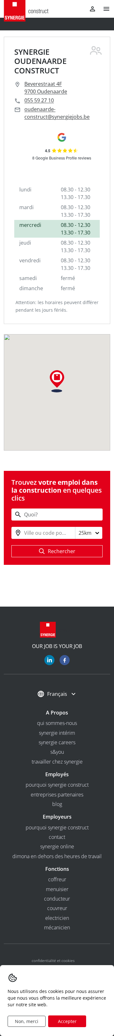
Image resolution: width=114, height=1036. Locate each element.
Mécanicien (57, 927)
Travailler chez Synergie (57, 761)
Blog (57, 804)
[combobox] (24, 533)
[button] (104, 9)
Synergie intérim (57, 732)
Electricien (57, 917)
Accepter (67, 1021)
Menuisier (57, 889)
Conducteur (57, 898)
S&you (57, 751)
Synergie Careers (57, 742)
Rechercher (61, 551)
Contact (57, 836)
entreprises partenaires (57, 794)
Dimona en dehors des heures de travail (57, 856)
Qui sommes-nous (57, 723)
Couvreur (57, 908)
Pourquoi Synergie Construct (57, 784)
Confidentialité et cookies (53, 960)
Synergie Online (57, 846)
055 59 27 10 (39, 100)
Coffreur (57, 879)
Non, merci (26, 1021)
